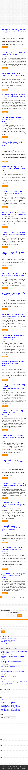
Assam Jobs (14, 699)
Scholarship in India (12, 638)
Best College (4, 638)
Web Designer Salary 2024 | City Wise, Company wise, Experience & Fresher (13, 119)
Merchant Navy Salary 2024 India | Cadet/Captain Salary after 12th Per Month (13, 168)
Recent (3, 648)
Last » (2, 601)
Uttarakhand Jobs (15, 709)
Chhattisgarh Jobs (5, 702)
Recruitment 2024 (6, 216)
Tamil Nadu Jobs (5, 709)
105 (11, 654)
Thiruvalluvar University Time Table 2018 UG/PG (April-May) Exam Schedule (12, 672)
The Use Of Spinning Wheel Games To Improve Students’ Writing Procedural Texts (14, 337)
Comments (14, 648)
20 (17, 597)
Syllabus (10, 641)
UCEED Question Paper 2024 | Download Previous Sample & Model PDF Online (13, 462)
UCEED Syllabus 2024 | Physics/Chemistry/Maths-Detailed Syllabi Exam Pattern (13, 528)
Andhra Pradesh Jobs (6, 699)
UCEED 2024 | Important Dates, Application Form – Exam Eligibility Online (13, 505)
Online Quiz (4, 641)
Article (4, 35)
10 (14, 597)
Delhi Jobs (13, 702)
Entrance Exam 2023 (16, 508)
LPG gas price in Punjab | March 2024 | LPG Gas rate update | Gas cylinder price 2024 (14, 31)
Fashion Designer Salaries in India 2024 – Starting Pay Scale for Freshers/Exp (13, 363)
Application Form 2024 (7, 508)
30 (20, 597)
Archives (3, 717)
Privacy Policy (16, 768)
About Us (9, 768)
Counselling (4, 643)
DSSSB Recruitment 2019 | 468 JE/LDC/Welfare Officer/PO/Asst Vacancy (12, 662)
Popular (8, 648)
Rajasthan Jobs (15, 708)
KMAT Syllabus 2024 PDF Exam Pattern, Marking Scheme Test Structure (12, 549)
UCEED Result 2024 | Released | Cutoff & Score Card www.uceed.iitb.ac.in (12, 412)
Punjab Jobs (4, 708)
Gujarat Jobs (4, 703)
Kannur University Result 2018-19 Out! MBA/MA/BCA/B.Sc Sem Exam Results (10, 667)
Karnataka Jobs (4, 705)
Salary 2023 (5, 56)
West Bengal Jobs (15, 710)
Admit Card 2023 (6, 487)
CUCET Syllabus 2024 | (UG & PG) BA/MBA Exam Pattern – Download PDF (13, 437)
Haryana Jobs (14, 703)
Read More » (4, 47)
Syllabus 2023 (5, 390)
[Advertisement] (8, 728)
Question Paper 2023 (7, 466)
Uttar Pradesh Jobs (5, 710)
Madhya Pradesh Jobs (6, 706)
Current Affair (4, 640)
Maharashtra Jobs (15, 706)
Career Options (11, 640)
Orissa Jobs (14, 701)
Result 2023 (5, 416)
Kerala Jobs (14, 705)
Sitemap (4, 768)
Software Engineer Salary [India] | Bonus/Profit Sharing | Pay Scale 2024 (13, 144)
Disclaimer (23, 768)
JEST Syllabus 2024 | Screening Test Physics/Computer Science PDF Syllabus (13, 575)
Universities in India (12, 643)
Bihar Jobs (3, 701)
